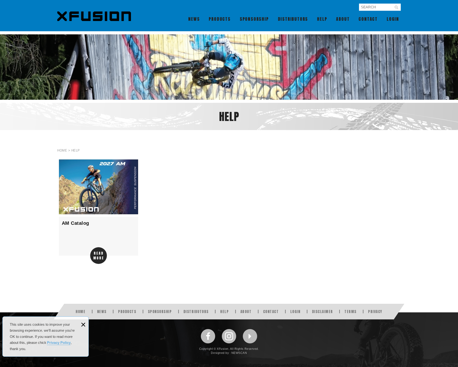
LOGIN (393, 19)
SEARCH (396, 7)
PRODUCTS (219, 19)
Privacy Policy (59, 343)
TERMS (350, 311)
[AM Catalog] (98, 206)
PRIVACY (375, 311)
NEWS (194, 19)
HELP (322, 19)
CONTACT (368, 19)
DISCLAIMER (322, 311)
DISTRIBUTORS (293, 19)
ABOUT (342, 19)
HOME (80, 311)
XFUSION (94, 16)
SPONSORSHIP (254, 19)
